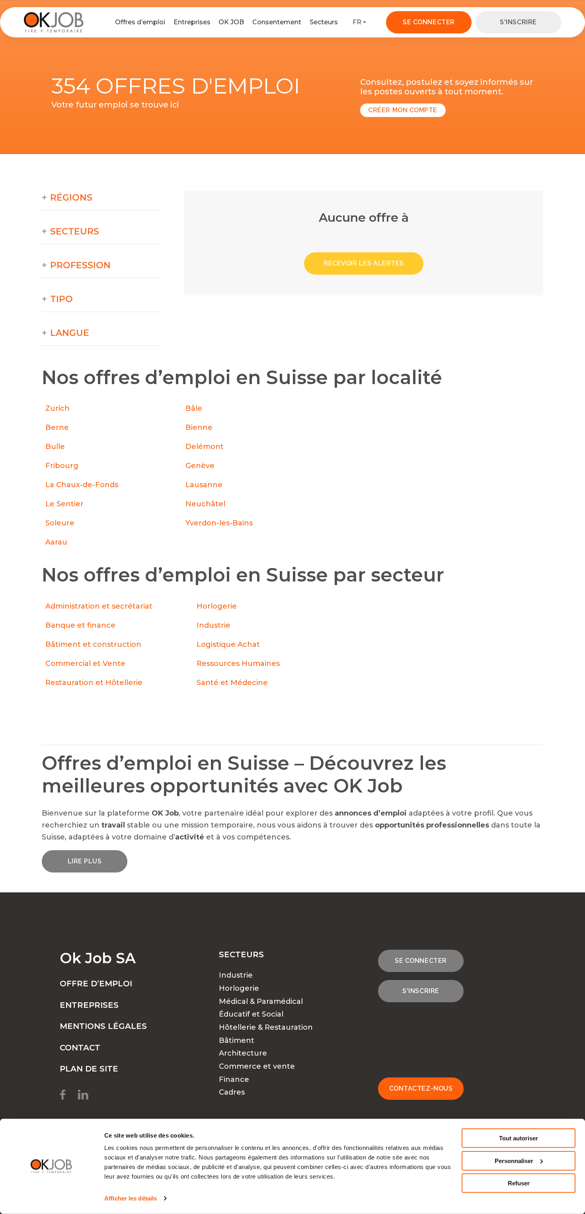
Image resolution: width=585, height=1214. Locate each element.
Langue (69, 333)
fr (357, 22)
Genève (199, 465)
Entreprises (192, 22)
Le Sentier (64, 504)
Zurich (57, 408)
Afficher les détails (130, 1198)
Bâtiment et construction (93, 644)
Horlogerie (217, 606)
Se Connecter (428, 22)
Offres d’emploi (140, 22)
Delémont (204, 446)
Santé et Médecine (233, 682)
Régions (71, 198)
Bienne (199, 427)
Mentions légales (103, 1026)
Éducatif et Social (251, 1014)
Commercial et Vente (85, 663)
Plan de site (89, 1068)
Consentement (276, 22)
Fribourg (61, 465)
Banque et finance (80, 625)
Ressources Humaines (238, 663)
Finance (234, 1079)
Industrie (213, 625)
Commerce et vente (257, 1066)
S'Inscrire (518, 22)
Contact (80, 1047)
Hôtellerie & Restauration (266, 1027)
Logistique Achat (229, 644)
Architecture (243, 1053)
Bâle (193, 408)
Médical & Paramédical (261, 1001)
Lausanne (203, 484)
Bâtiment (236, 1040)
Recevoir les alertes (364, 263)
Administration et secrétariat (98, 606)
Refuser (519, 1183)
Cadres (232, 1092)
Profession (80, 265)
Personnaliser (514, 1160)
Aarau (56, 542)
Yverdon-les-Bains (219, 523)
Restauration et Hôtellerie (93, 682)
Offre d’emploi (96, 983)
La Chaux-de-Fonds (81, 484)
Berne (57, 427)
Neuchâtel (205, 504)
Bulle (55, 446)
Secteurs (324, 22)
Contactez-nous (421, 1088)
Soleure (59, 523)
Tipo (61, 299)
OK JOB (231, 22)
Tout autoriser (518, 1138)
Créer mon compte (402, 110)
